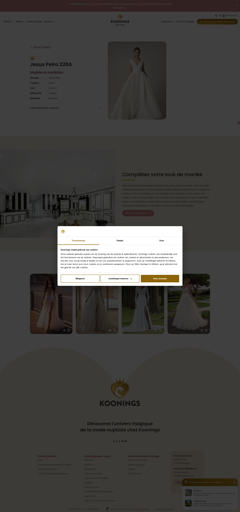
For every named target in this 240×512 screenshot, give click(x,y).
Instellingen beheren (118, 278)
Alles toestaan (160, 278)
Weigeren (80, 278)
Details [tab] (120, 240)
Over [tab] (161, 240)
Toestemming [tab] (78, 240)
